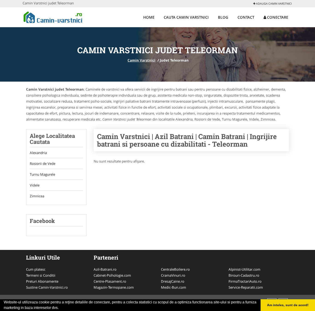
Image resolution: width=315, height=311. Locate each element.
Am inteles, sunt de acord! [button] (288, 305)
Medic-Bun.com (173, 287)
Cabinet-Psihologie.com (112, 275)
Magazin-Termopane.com (114, 287)
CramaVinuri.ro (173, 275)
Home (149, 17)
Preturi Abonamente (42, 281)
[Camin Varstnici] (53, 16)
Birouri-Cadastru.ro (244, 275)
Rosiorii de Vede (42, 163)
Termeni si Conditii (40, 275)
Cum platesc (35, 269)
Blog (223, 17)
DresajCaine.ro (172, 281)
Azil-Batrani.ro (105, 269)
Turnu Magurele (42, 174)
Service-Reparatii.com (246, 287)
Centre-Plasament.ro (110, 281)
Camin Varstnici (141, 60)
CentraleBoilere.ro (175, 269)
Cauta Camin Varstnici (186, 17)
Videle (34, 185)
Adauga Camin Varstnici (273, 4)
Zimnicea (37, 196)
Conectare (277, 17)
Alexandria (38, 152)
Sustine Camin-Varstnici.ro (47, 287)
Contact (246, 17)
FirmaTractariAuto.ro (245, 281)
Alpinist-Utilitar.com (244, 269)
